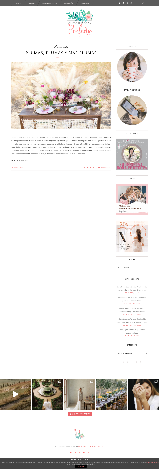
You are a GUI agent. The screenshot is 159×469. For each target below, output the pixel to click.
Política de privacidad (96, 446)
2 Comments (105, 167)
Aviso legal (82, 446)
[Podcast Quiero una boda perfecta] (132, 170)
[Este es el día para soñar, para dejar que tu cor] (47, 394)
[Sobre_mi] (132, 81)
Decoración (61, 47)
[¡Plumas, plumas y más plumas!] (61, 96)
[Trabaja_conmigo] (132, 124)
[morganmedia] (79, 440)
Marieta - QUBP (17, 167)
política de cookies (152, 463)
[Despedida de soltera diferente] (132, 215)
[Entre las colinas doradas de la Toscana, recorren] (15, 394)
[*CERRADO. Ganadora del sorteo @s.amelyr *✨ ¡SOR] (143, 394)
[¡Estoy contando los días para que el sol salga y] (111, 394)
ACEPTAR (81, 466)
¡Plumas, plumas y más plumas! (61, 52)
